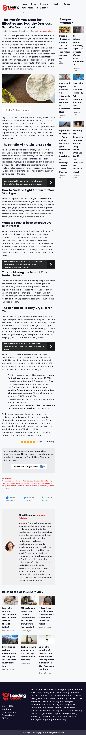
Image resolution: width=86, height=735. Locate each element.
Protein (13, 486)
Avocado (54, 692)
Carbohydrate (45, 695)
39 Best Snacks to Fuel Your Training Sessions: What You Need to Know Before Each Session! (28, 617)
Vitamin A (35, 486)
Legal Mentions (9, 712)
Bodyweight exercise (69, 692)
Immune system (67, 701)
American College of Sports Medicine (64, 689)
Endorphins (67, 695)
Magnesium (70, 704)
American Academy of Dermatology (19, 481)
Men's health (48, 707)
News (33, 4)
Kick (62, 704)
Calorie (34, 695)
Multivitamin (39, 483)
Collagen (5, 483)
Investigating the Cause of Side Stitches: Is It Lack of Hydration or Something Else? (64, 97)
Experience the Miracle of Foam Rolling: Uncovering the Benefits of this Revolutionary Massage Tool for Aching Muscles (64, 151)
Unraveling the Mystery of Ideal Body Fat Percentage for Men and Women (78, 96)
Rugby (56, 4)
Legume (30, 483)
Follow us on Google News (25, 466)
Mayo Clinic (36, 707)
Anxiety (45, 692)
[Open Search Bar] (23, 12)
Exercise (77, 695)
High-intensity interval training (45, 701)
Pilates (63, 710)
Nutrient (34, 710)
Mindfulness (60, 707)
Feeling (12, 483)
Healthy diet (65, 698)
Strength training (69, 713)
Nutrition (8, 479)
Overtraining (53, 710)
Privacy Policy (8, 715)
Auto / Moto (27, 8)
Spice (57, 713)
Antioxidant (36, 692)
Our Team (6, 709)
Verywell (63, 716)
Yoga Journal (55, 719)
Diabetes (57, 695)
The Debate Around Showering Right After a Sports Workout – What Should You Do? (78, 50)
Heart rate (77, 698)
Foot (40, 698)
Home (24, 4)
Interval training (51, 704)
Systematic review (50, 716)
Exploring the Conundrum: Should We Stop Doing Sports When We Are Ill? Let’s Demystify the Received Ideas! (78, 151)
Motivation (72, 707)
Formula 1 (44, 4)
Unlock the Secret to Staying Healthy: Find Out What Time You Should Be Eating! (10, 617)
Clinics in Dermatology (42, 481)
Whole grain (36, 719)
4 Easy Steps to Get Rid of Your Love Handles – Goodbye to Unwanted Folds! (46, 616)
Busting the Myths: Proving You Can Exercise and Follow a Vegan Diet (64, 47)
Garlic (46, 698)
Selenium (20, 486)
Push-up (78, 710)
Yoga (45, 719)
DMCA (5, 718)
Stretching (35, 716)
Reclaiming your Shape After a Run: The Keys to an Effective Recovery (28, 653)
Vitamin (28, 486)
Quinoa (34, 713)
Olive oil (42, 710)
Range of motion (46, 713)
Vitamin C (43, 486)
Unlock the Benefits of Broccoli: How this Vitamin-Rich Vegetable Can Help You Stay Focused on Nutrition (47, 658)
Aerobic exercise (38, 689)
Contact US (42, 8)
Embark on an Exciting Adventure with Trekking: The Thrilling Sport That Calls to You (9, 656)
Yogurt (6, 488)
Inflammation (21, 483)
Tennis (67, 4)
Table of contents (17, 110)
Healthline (54, 698)
